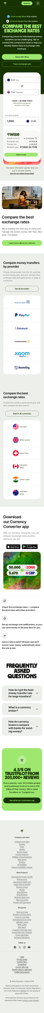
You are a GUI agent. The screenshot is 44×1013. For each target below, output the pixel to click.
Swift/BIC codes (22, 922)
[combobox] (22, 80)
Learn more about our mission (22, 243)
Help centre (22, 860)
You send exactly (12, 115)
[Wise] (5, 3)
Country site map (22, 967)
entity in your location (31, 1000)
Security (22, 844)
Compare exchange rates (22, 930)
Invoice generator (22, 935)
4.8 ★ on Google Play (24, 21)
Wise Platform (22, 892)
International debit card (22, 882)
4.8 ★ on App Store (24, 16)
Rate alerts (22, 927)
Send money (21, 155)
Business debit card (22, 897)
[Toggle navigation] (38, 3)
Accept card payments (22, 902)
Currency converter (22, 917)
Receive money (22, 887)
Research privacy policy (22, 914)
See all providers (22, 289)
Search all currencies (22, 413)
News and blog (22, 912)
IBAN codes (21, 925)
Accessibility (22, 865)
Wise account (22, 879)
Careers (22, 849)
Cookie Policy (22, 962)
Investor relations (22, 855)
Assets (22, 890)
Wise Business (22, 895)
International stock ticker (22, 920)
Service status (22, 852)
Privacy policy (22, 959)
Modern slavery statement (22, 970)
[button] (22, 693)
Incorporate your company (22, 932)
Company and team (22, 842)
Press (22, 847)
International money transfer (22, 877)
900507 (23, 991)
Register (27, 3)
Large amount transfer (21, 884)
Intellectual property (22, 972)
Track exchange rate (22, 64)
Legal (22, 957)
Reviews (22, 862)
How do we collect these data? (22, 173)
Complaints (22, 964)
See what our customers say (22, 800)
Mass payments (22, 900)
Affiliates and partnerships (22, 857)
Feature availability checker (22, 867)
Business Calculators (22, 938)
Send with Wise (22, 57)
